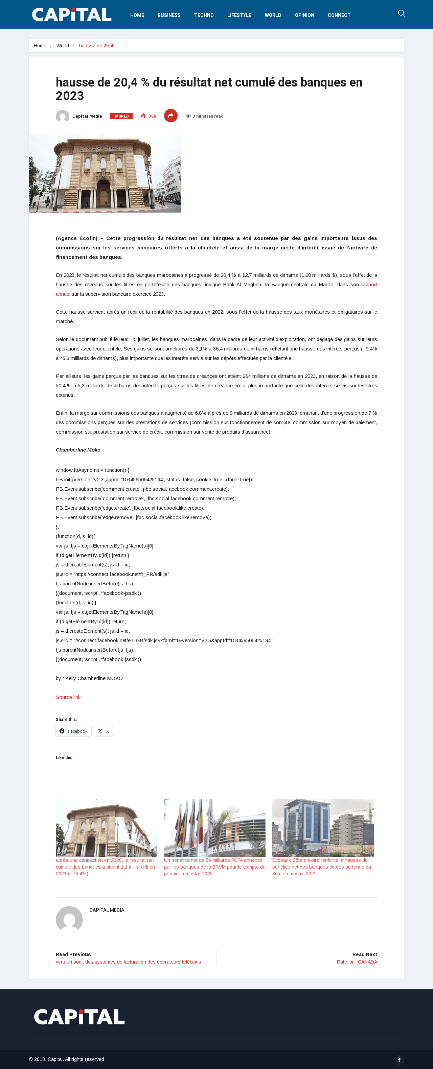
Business (169, 15)
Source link (68, 697)
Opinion (304, 15)
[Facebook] (399, 1060)
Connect (339, 15)
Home (137, 15)
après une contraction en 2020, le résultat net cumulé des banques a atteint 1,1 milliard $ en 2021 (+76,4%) (105, 866)
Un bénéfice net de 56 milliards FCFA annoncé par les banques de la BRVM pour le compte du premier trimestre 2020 (215, 866)
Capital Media (86, 116)
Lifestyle (239, 15)
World (273, 15)
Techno (204, 15)
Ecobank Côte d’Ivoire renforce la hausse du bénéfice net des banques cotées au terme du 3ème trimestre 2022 (321, 866)
